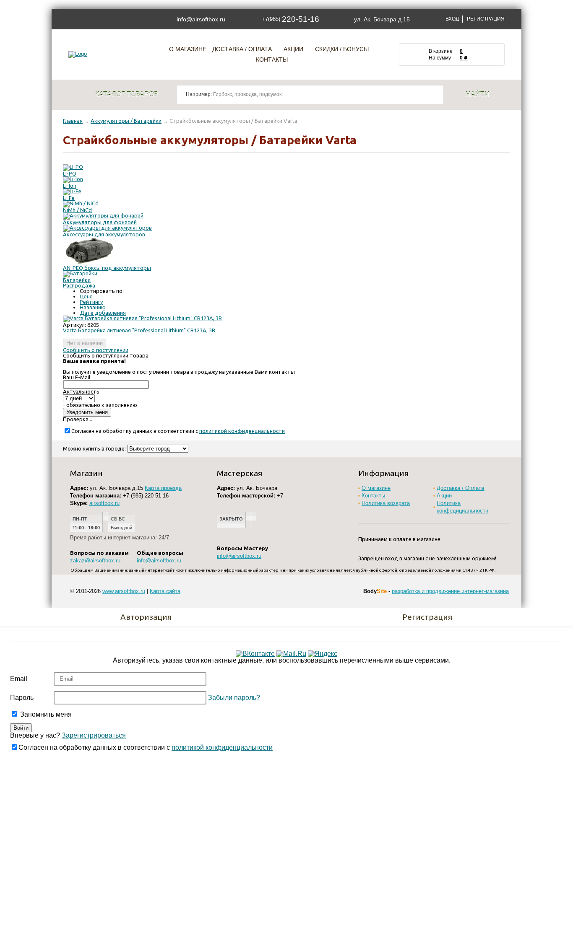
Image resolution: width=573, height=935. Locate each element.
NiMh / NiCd (77, 210)
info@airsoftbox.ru (201, 19)
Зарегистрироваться (94, 735)
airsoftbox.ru (104, 503)
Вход (452, 19)
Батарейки (77, 280)
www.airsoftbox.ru (123, 591)
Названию (93, 307)
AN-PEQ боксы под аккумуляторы (107, 268)
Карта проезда (163, 488)
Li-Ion (69, 186)
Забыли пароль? (234, 697)
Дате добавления (103, 313)
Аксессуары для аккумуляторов (104, 234)
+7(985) (290, 19)
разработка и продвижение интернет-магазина (450, 591)
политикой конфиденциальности (242, 431)
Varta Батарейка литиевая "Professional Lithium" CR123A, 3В (139, 330)
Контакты (272, 60)
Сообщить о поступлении (95, 350)
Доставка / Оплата (242, 49)
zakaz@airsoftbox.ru (95, 560)
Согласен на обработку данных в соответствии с (178, 431)
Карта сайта (165, 591)
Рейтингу (91, 302)
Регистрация (486, 19)
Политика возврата (386, 503)
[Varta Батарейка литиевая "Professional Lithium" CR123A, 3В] (142, 318)
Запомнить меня (45, 714)
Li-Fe (69, 198)
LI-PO (69, 173)
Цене (86, 296)
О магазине (187, 49)
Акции (293, 49)
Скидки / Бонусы (342, 49)
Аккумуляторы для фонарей (100, 222)
